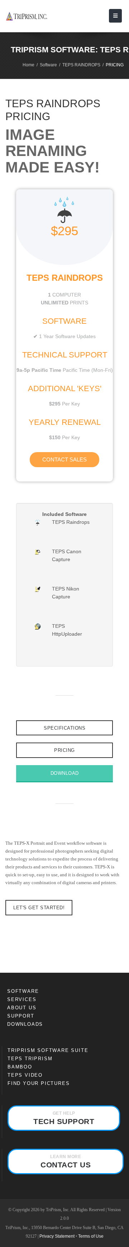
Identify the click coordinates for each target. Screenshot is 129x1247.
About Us (21, 1007)
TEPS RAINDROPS (81, 64)
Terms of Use (91, 1236)
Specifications (64, 728)
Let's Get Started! (38, 907)
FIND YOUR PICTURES (39, 1083)
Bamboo (20, 1067)
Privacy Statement (57, 1236)
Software (48, 64)
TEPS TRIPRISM (30, 1058)
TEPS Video (25, 1075)
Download (65, 773)
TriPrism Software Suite (48, 1050)
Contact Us (65, 1161)
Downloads (25, 1024)
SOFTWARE (23, 991)
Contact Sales (64, 459)
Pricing (64, 750)
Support (20, 1016)
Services (21, 999)
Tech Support (63, 1118)
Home (28, 64)
